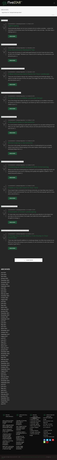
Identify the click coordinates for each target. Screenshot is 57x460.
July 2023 (3, 288)
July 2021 (3, 320)
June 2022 (3, 303)
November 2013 (5, 380)
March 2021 (4, 328)
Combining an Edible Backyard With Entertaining (28, 167)
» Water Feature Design (35, 425)
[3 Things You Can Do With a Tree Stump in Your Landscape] (28, 230)
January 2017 (4, 349)
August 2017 (4, 336)
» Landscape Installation (35, 417)
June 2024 (3, 274)
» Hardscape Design (34, 422)
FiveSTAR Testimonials (49, 436)
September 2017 (5, 334)
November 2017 (5, 330)
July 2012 (3, 403)
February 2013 (5, 394)
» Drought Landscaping (35, 432)
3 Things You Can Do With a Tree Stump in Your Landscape (28, 237)
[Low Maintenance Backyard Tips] (28, 44)
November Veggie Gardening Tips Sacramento (20, 443)
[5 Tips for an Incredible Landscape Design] (28, 93)
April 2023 (3, 292)
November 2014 (5, 365)
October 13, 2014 (32, 209)
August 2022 (4, 299)
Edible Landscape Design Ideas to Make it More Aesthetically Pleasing (8, 426)
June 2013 (3, 386)
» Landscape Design (34, 419)
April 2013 (3, 390)
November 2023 (5, 282)
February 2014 (5, 376)
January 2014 (4, 378)
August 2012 (4, 402)
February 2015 (5, 359)
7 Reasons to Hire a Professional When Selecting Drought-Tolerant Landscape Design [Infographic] (7, 436)
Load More (29, 260)
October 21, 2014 (31, 120)
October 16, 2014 (31, 165)
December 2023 (5, 280)
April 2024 (3, 276)
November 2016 (5, 353)
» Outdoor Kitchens (34, 430)
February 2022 (5, 309)
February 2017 (5, 347)
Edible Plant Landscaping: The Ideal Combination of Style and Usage (8, 448)
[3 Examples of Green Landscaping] (28, 206)
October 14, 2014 (31, 185)
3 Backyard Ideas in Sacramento (21, 122)
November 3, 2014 (31, 72)
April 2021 (3, 326)
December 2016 (5, 351)
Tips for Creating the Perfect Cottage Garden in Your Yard (8, 431)
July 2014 (3, 373)
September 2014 (5, 369)
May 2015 (3, 357)
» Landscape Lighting (34, 424)
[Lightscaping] (28, 20)
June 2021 (3, 322)
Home (53, 15)
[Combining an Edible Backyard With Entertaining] (28, 161)
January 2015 (4, 361)
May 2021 (3, 324)
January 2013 (4, 396)
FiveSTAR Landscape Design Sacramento (29, 456)
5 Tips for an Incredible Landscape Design (25, 98)
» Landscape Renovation (35, 421)
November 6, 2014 (31, 47)
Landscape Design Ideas (20, 47)
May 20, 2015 (31, 23)
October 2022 (4, 297)
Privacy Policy (42, 456)
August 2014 (4, 371)
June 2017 (3, 340)
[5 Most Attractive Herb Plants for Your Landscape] (28, 68)
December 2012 (5, 398)
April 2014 (3, 374)
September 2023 (5, 286)
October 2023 (4, 284)
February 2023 (5, 293)
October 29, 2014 (31, 96)
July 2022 (3, 301)
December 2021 (5, 313)
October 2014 (4, 367)
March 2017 (4, 346)
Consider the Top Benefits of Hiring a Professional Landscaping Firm (20, 438)
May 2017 (3, 342)
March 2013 (4, 392)
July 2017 (3, 338)
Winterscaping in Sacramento (20, 143)
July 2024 (3, 272)
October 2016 (4, 355)
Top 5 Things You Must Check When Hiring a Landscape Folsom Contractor (21, 428)
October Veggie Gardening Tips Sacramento (19, 448)
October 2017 (4, 332)
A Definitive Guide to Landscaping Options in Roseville (21, 433)
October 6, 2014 (31, 233)
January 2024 (4, 278)
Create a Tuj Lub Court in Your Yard (23, 187)
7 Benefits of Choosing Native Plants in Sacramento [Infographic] (8, 442)
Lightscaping (13, 26)
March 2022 (4, 307)
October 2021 (4, 317)
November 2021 (5, 315)
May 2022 (3, 305)
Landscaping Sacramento (20, 23)
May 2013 (3, 388)
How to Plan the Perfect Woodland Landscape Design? (8, 422)
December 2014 (5, 363)
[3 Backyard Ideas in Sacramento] (28, 117)
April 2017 (3, 344)
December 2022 (5, 295)
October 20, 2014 (31, 140)
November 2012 (5, 400)
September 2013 (5, 382)
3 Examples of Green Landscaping (22, 212)
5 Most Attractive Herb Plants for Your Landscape (28, 74)
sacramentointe (12, 23)
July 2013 (3, 384)
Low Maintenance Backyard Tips (21, 50)
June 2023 (3, 290)
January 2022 (4, 311)
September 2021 (5, 319)
